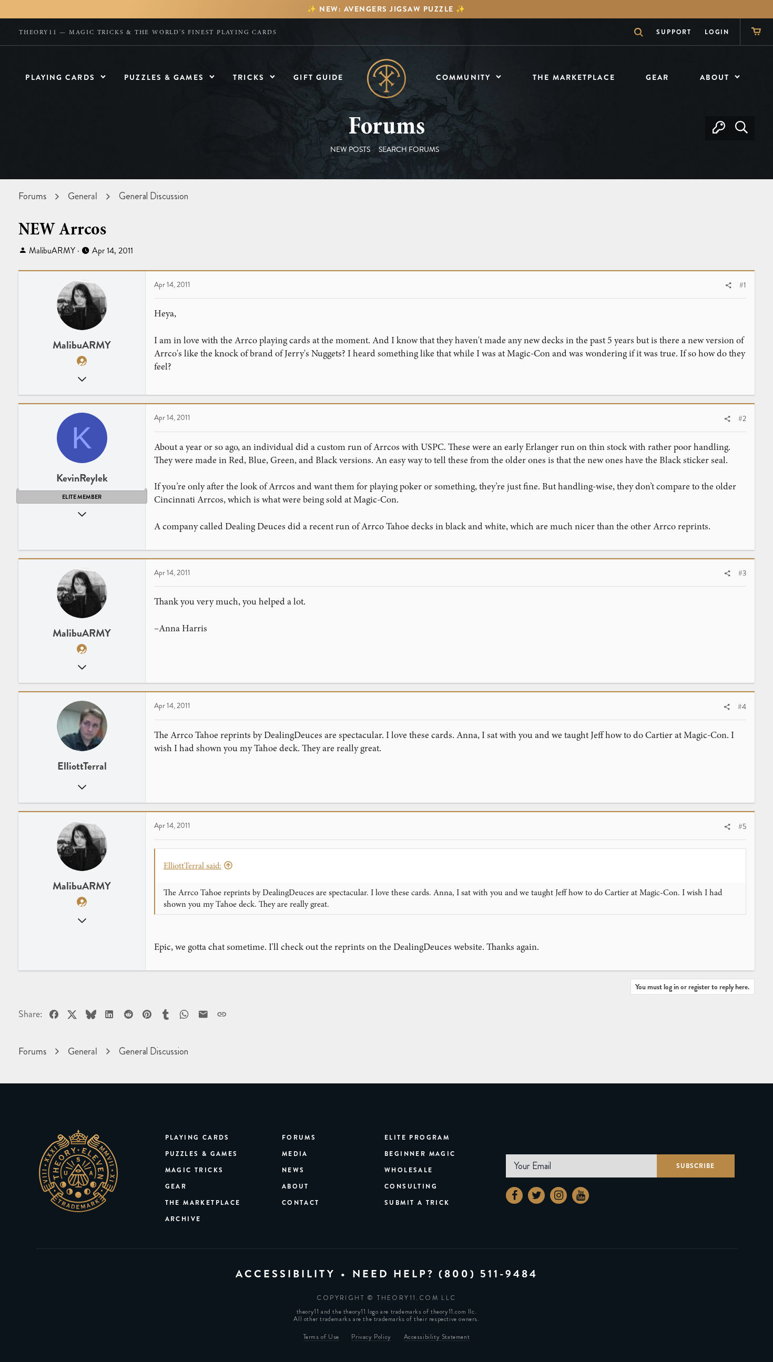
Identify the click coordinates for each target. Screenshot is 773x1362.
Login (717, 32)
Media (295, 1154)
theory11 (78, 1171)
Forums (299, 1137)
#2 (742, 419)
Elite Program (417, 1137)
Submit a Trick (417, 1202)
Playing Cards (197, 1137)
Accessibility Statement (437, 1337)
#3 (742, 573)
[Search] (741, 128)
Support (673, 32)
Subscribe (695, 1166)
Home (386, 78)
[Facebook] (514, 1195)
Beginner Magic (420, 1154)
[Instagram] (558, 1195)
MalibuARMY (52, 250)
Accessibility (285, 1274)
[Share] (728, 285)
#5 (742, 827)
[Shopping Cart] (756, 31)
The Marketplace (203, 1202)
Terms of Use (321, 1337)
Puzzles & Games (201, 1154)
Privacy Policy (371, 1337)
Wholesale (408, 1170)
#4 (742, 707)
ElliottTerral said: (192, 866)
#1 (742, 285)
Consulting (411, 1186)
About (295, 1186)
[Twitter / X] (536, 1195)
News (293, 1170)
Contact (301, 1202)
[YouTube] (580, 1195)
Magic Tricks (194, 1170)
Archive (183, 1219)
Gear (176, 1186)
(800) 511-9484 (488, 1274)
